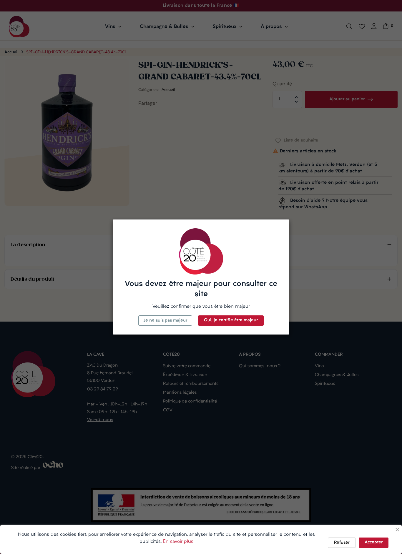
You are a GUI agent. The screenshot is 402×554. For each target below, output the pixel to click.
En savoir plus (178, 541)
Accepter (374, 542)
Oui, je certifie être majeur (231, 320)
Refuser (342, 542)
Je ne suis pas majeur (165, 320)
